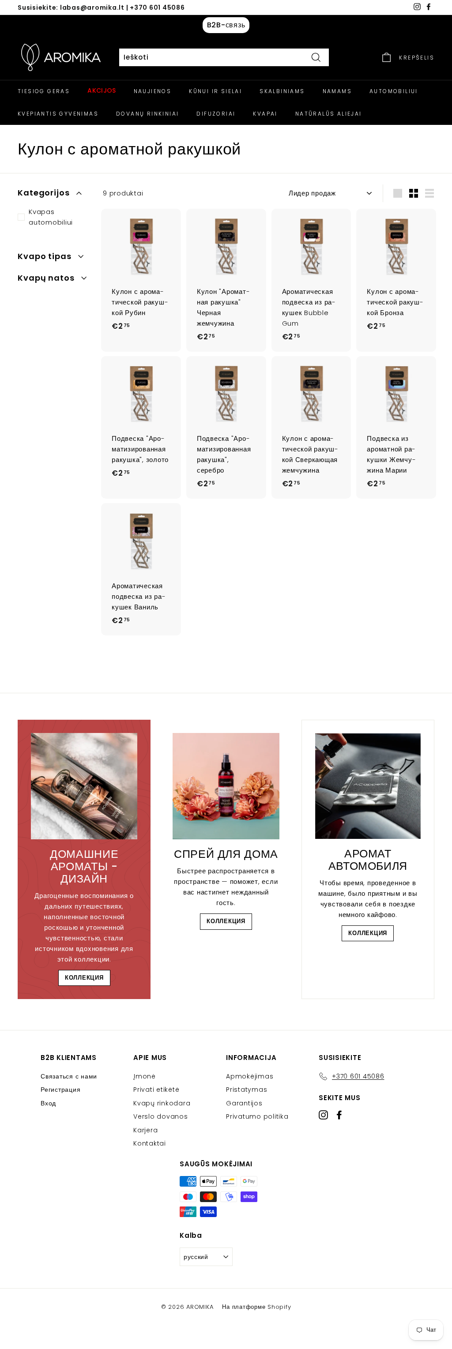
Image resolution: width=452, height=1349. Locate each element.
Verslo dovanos (160, 1116)
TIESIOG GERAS (44, 91)
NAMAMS (337, 91)
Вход (48, 1103)
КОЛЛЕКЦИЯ (84, 977)
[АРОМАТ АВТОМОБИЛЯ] (368, 786)
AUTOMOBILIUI (393, 91)
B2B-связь (226, 25)
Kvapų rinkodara (161, 1103)
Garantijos (244, 1103)
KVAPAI (265, 113)
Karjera (145, 1130)
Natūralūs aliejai (328, 113)
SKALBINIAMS (282, 91)
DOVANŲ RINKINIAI (147, 113)
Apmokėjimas (249, 1076)
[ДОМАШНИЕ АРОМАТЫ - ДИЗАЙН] (84, 786)
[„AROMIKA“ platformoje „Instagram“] (323, 1115)
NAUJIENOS (153, 91)
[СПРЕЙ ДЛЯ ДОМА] (226, 786)
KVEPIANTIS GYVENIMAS (58, 113)
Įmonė (144, 1076)
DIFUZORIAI (215, 113)
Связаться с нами (69, 1076)
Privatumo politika (257, 1116)
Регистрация (60, 1089)
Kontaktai (149, 1143)
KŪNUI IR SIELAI (215, 91)
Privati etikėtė (156, 1089)
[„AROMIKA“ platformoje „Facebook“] (339, 1115)
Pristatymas (246, 1089)
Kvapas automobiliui (51, 217)
